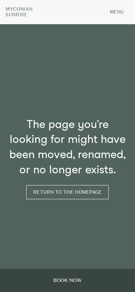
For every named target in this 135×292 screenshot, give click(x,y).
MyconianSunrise (19, 12)
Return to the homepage (67, 192)
